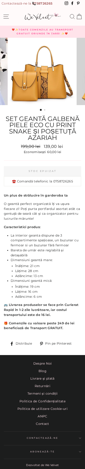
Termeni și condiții (42, 393)
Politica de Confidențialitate (42, 401)
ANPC (42, 416)
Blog (42, 371)
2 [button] (45, 110)
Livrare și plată (42, 378)
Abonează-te (42, 451)
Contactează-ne (42, 437)
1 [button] (41, 110)
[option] (42, 31)
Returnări (42, 386)
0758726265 (42, 3)
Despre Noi (42, 363)
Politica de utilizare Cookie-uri (42, 409)
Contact (42, 424)
